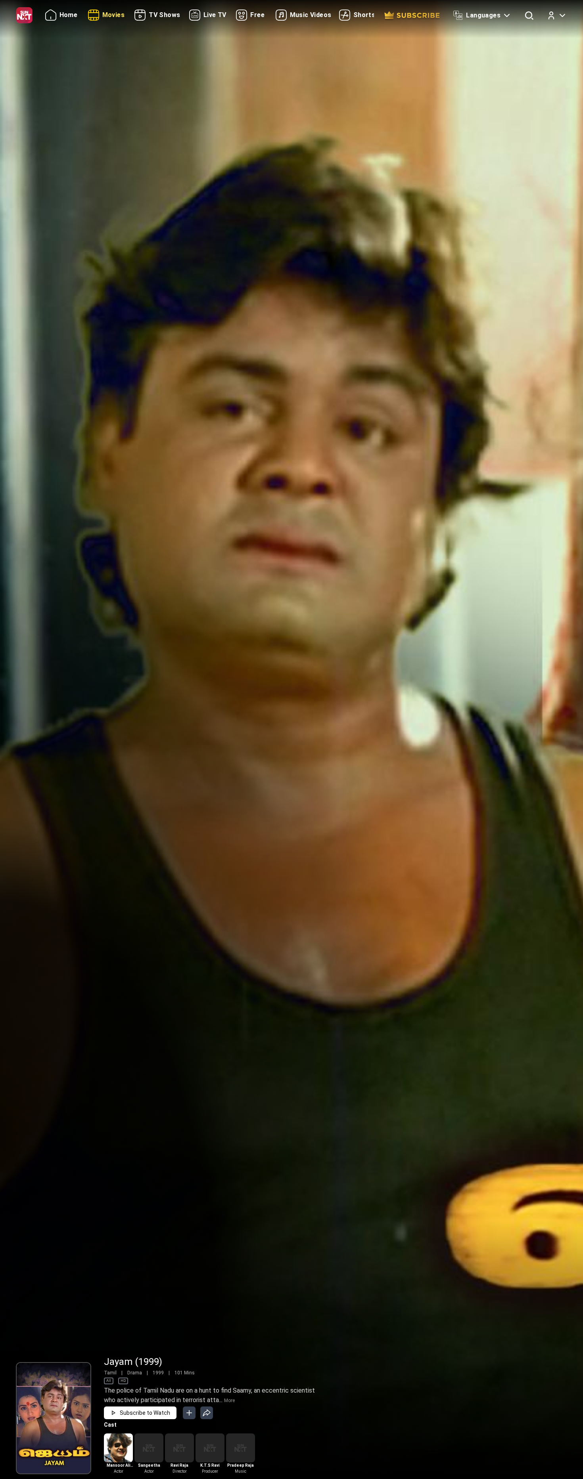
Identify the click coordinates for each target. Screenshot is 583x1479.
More (229, 1400)
